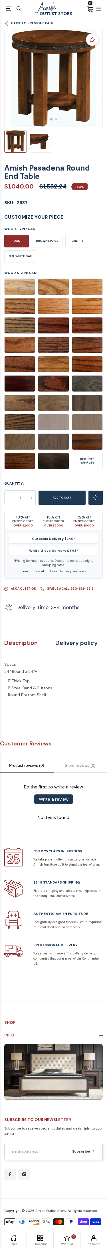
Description (21, 643)
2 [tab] (56, 119)
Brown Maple (47, 241)
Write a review (53, 799)
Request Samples (87, 460)
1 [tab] (51, 119)
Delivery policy (76, 643)
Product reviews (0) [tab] (26, 765)
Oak (16, 241)
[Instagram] (24, 1174)
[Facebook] (10, 1174)
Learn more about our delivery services (53, 571)
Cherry (78, 241)
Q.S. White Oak (20, 256)
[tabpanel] (53, 78)
